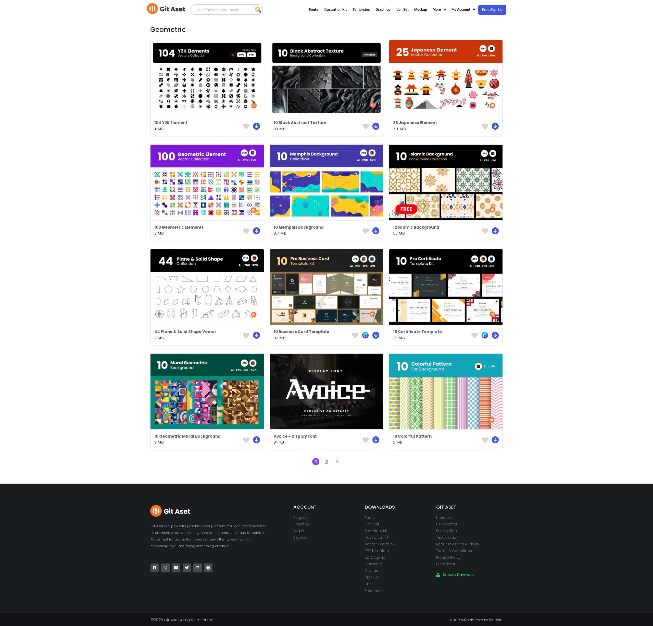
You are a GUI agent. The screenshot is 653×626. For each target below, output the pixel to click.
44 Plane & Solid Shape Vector (185, 331)
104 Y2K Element (170, 122)
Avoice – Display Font (295, 436)
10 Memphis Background (299, 227)
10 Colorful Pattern (412, 436)
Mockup (420, 9)
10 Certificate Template (417, 331)
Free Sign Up (492, 10)
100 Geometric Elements (179, 227)
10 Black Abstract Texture (300, 122)
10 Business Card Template (301, 331)
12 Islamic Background (416, 227)
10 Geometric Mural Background (187, 436)
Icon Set (402, 9)
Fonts (313, 9)
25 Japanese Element (415, 122)
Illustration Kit (335, 9)
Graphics (382, 9)
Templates (361, 9)
